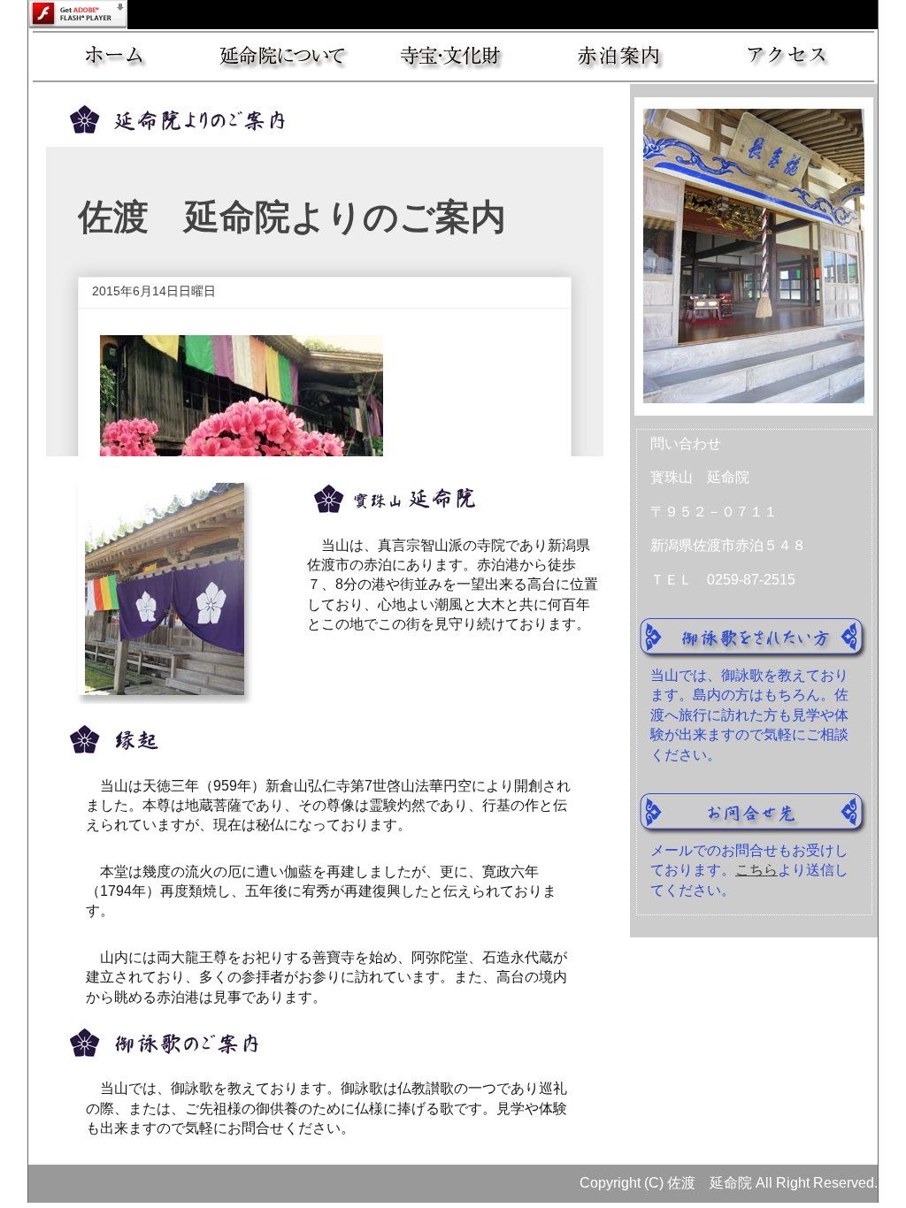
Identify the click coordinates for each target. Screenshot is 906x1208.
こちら (756, 869)
